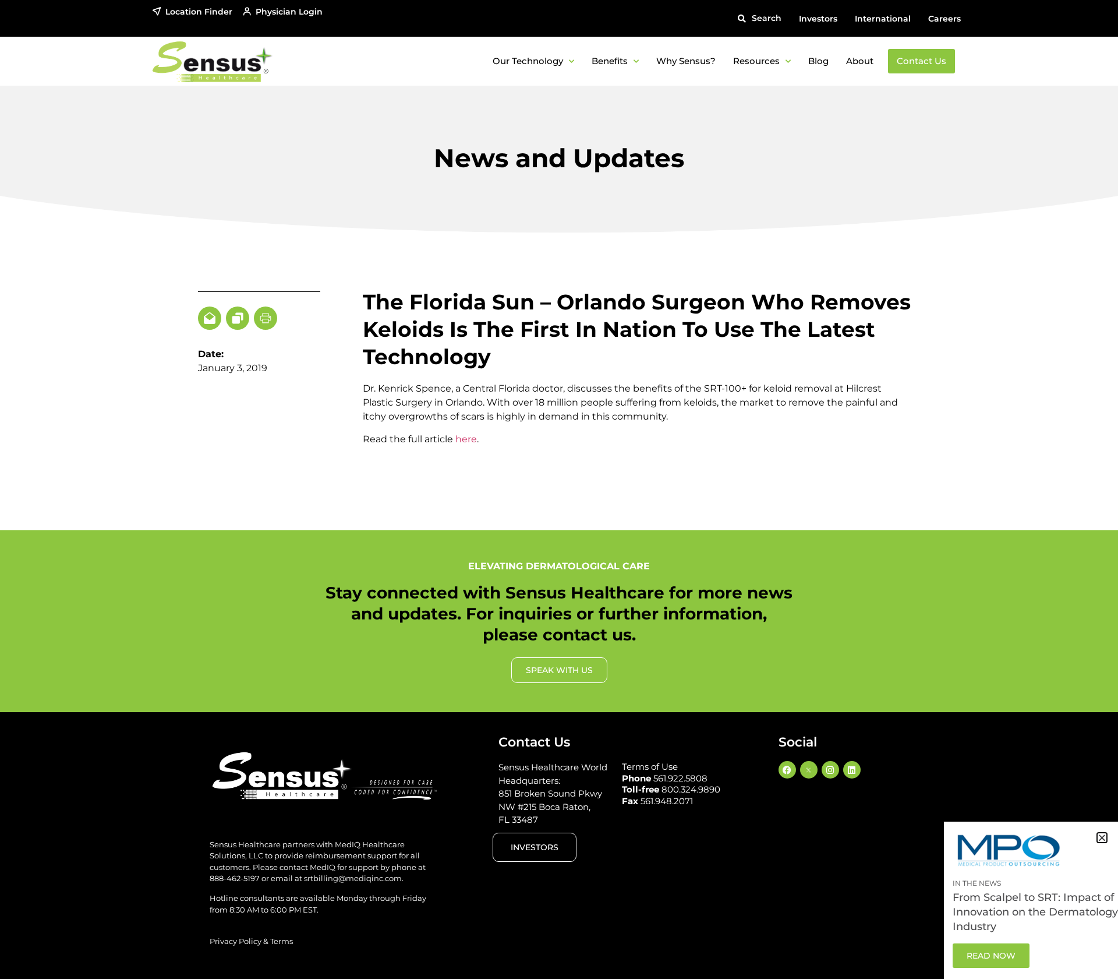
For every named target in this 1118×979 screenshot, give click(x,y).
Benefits (610, 60)
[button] (759, 18)
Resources (756, 60)
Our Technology (528, 60)
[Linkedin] (852, 770)
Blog (818, 60)
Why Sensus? (686, 60)
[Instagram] (830, 770)
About (859, 60)
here (466, 439)
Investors (818, 18)
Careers (944, 18)
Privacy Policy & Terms (251, 941)
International (883, 18)
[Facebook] (787, 770)
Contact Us (921, 60)
